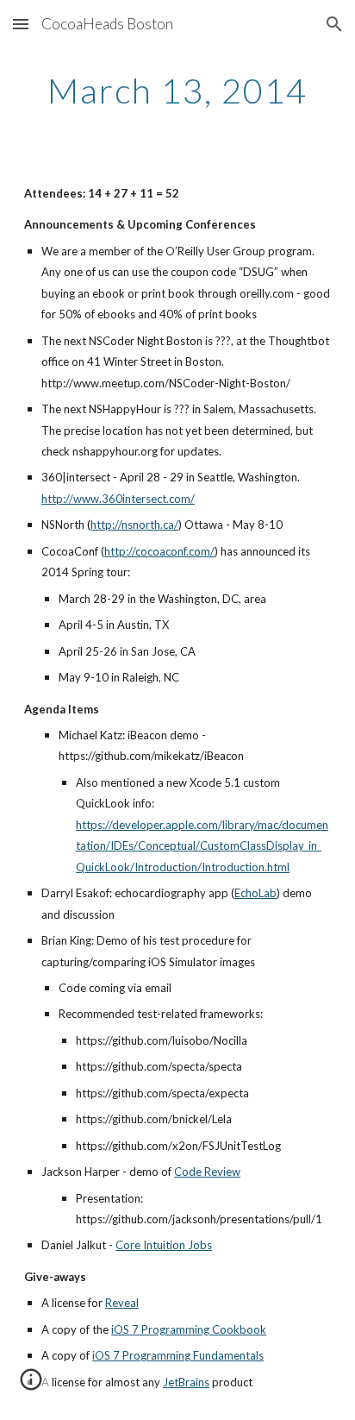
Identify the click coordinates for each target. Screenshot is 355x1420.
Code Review (207, 1171)
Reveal (122, 1303)
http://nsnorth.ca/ (134, 524)
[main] (177, 90)
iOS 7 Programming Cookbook (188, 1329)
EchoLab (255, 893)
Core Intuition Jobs (163, 1245)
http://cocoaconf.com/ (159, 551)
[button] (20, 23)
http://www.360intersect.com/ (118, 499)
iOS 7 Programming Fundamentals (178, 1355)
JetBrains (186, 1382)
